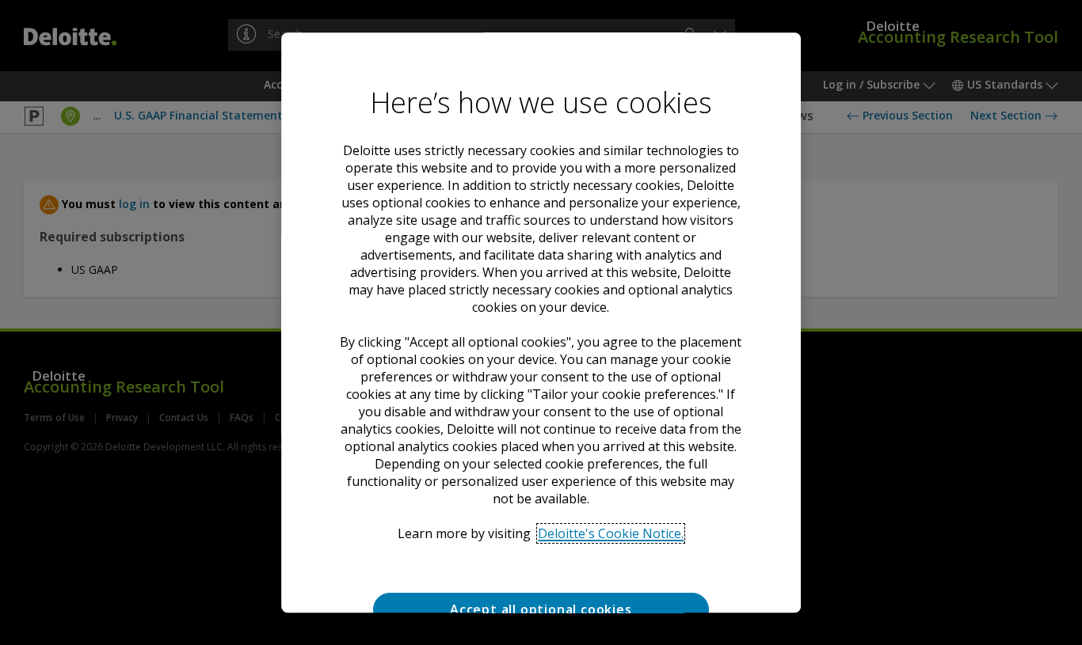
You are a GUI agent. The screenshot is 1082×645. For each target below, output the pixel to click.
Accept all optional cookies (541, 609)
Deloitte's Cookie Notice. (611, 533)
